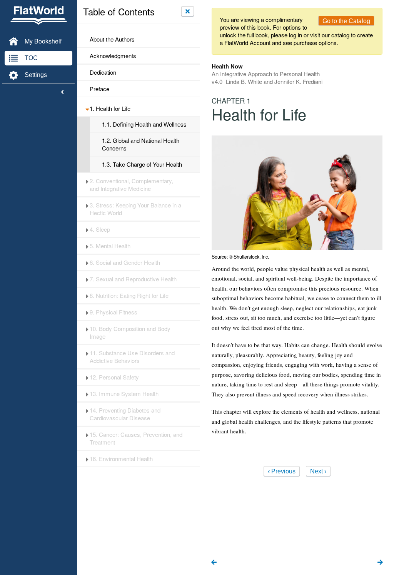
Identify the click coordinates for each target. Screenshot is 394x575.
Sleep (100, 229)
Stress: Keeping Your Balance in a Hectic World (135, 209)
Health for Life (110, 108)
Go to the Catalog (346, 21)
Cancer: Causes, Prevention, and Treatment (136, 438)
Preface (99, 89)
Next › (318, 471)
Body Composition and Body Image (130, 332)
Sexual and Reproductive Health (133, 279)
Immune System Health (124, 394)
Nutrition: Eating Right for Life (129, 295)
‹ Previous (282, 471)
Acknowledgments (113, 56)
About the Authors (112, 39)
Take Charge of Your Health (142, 164)
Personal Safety (114, 377)
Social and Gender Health (125, 262)
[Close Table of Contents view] (187, 11)
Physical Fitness (113, 312)
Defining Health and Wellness (144, 124)
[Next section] (380, 562)
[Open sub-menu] (87, 108)
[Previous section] (214, 562)
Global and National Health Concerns (140, 144)
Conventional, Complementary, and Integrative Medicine (131, 184)
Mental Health (110, 246)
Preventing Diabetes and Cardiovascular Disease (125, 414)
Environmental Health (121, 459)
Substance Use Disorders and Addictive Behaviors (132, 356)
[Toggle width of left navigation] (62, 92)
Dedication (103, 72)
